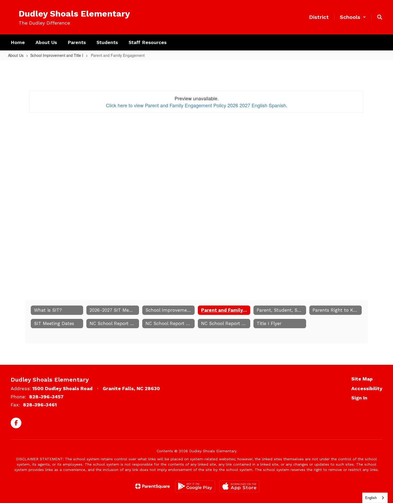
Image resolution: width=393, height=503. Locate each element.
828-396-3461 (40, 404)
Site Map (362, 379)
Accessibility (366, 388)
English (371, 497)
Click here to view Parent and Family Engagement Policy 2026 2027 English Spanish (196, 105)
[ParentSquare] (152, 486)
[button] (353, 17)
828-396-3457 (46, 396)
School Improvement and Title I (56, 55)
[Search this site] (379, 17)
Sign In (359, 398)
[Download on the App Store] (239, 486)
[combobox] (375, 498)
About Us (16, 55)
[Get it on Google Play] (195, 486)
